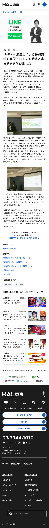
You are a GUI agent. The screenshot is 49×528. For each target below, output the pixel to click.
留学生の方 (6, 480)
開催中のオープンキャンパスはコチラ (24, 238)
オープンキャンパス (24, 415)
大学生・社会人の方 (9, 485)
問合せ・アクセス (24, 428)
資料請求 (24, 422)
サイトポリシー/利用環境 (33, 500)
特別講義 (8, 285)
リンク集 (27, 505)
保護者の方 (28, 480)
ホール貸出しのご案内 (32, 490)
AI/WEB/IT (19, 285)
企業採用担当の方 (30, 485)
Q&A (4, 495)
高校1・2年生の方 (30, 475)
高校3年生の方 (7, 475)
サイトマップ (29, 495)
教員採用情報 (7, 500)
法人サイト (6, 490)
